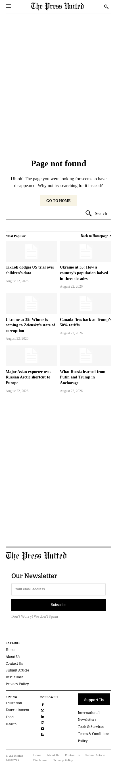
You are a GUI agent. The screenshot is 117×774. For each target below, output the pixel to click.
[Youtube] (42, 728)
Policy (83, 740)
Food (10, 716)
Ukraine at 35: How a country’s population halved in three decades (84, 272)
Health (11, 724)
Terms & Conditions (93, 733)
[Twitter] (42, 710)
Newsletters (87, 719)
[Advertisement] (58, 75)
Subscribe (58, 605)
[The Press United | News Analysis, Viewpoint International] (66, 6)
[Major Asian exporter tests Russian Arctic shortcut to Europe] (31, 355)
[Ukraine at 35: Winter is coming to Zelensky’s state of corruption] (31, 303)
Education (14, 703)
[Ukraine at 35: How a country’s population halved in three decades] (85, 251)
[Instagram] (42, 722)
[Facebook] (42, 704)
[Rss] (42, 734)
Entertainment (17, 709)
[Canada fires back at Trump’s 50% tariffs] (85, 303)
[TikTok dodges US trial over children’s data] (31, 251)
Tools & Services (91, 726)
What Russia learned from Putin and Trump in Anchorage (82, 377)
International (89, 712)
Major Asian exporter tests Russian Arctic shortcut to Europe (28, 377)
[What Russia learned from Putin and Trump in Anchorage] (85, 355)
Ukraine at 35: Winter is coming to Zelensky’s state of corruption (30, 325)
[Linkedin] (42, 716)
